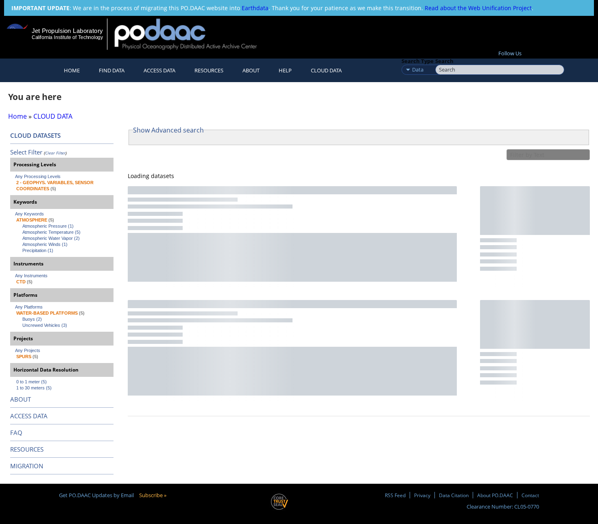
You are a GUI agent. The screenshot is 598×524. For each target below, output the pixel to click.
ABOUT (20, 399)
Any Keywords (29, 213)
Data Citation (454, 495)
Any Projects (27, 350)
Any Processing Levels (38, 176)
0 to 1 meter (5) (31, 381)
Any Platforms (29, 306)
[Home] (192, 34)
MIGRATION (26, 466)
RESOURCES (208, 70)
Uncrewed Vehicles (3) (44, 325)
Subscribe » (152, 495)
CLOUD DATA (326, 70)
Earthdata (255, 8)
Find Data (111, 70)
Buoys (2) (32, 319)
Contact (530, 495)
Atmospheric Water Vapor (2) (51, 238)
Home (72, 70)
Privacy (422, 495)
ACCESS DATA (29, 416)
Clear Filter (55, 153)
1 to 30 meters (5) (34, 387)
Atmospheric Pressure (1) (48, 226)
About (251, 70)
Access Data (159, 70)
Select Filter (26, 152)
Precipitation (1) (37, 250)
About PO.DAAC (495, 495)
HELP (285, 70)
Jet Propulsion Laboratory (67, 30)
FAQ (16, 432)
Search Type (418, 61)
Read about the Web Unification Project (478, 8)
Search (444, 61)
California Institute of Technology (67, 37)
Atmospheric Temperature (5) (51, 232)
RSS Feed (395, 495)
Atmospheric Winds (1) (45, 244)
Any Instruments (31, 275)
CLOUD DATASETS (35, 135)
